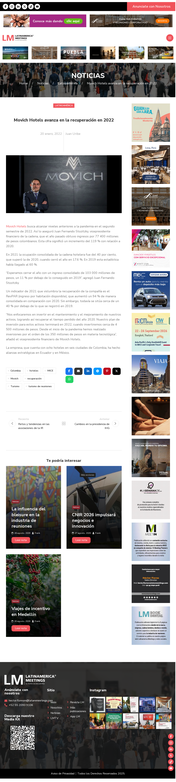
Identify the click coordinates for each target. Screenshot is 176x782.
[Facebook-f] (5, 6)
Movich (14, 378)
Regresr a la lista (63, 423)
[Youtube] (37, 6)
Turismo (14, 386)
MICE (50, 370)
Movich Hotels (16, 226)
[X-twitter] (24, 6)
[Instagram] (12, 6)
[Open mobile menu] (169, 37)
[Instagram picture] (97, 704)
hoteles (34, 370)
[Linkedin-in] (18, 6)
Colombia (15, 370)
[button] (69, 371)
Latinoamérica (64, 105)
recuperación (34, 378)
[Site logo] (18, 38)
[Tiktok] (31, 6)
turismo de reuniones (40, 386)
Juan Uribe (72, 133)
